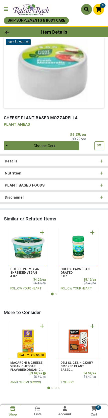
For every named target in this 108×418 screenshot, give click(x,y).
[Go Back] (16, 32)
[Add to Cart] (42, 232)
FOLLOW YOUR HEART (26, 288)
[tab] (52, 294)
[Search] (86, 9)
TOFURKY (67, 382)
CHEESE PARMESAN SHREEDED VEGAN (24, 272)
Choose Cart (44, 146)
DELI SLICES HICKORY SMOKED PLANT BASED (77, 366)
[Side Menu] (6, 9)
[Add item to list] (99, 145)
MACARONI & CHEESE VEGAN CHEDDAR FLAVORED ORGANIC (26, 366)
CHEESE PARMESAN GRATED (75, 272)
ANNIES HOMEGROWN (25, 382)
